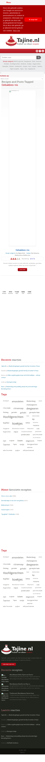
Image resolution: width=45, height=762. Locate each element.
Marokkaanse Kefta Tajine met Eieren (21, 674)
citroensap (18, 408)
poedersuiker (25, 435)
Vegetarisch (31, 69)
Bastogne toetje (11, 382)
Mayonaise (30, 428)
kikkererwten (35, 416)
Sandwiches (18, 66)
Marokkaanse (35, 253)
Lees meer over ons (8, 664)
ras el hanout (36, 437)
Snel (29, 66)
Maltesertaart (5, 505)
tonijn (22, 444)
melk (38, 428)
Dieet (33, 61)
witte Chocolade (7, 450)
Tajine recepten (14, 69)
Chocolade (6, 408)
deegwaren (32, 408)
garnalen (14, 412)
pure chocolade (37, 434)
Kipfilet (6, 423)
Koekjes (29, 64)
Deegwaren (27, 61)
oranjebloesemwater (26, 431)
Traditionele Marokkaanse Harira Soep (22, 693)
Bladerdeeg (30, 401)
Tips (26, 69)
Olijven (16, 432)
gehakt (23, 413)
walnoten (29, 447)
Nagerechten (36, 64)
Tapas (22, 69)
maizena (36, 425)
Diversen (38, 61)
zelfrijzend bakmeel (28, 450)
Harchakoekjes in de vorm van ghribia (12, 500)
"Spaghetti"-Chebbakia (8, 514)
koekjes (17, 423)
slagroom (30, 441)
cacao (40, 401)
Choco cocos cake (6, 496)
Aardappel (6, 401)
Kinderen (23, 64)
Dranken (6, 64)
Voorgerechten (32, 444)
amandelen (17, 401)
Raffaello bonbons (12, 743)
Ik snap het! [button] (33, 19)
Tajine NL (4, 366)
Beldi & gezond (18, 61)
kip (33, 419)
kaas (27, 416)
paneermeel (38, 431)
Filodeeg (5, 412)
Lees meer (22, 269)
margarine (6, 428)
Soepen (34, 66)
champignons (31, 405)
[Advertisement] (17, 311)
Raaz (2, 386)
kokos (28, 423)
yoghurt (17, 450)
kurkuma (35, 422)
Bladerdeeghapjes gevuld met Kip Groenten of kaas (24, 366)
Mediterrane (26, 255)
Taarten (39, 66)
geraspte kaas (34, 412)
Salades (11, 66)
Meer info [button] (16, 31)
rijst (4, 441)
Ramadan (5, 66)
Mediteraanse (19, 255)
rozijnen (11, 440)
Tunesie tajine (5, 509)
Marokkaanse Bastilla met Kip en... (20, 684)
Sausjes (25, 66)
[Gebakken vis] (22, 168)
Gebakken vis (22, 250)
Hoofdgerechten (15, 64)
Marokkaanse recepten (18, 428)
